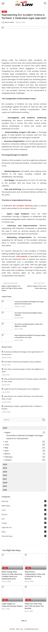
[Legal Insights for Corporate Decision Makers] (12, 593)
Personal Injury (7, 536)
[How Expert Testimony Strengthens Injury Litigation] (7, 315)
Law (4, 11)
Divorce (4, 514)
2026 (5, 428)
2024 (5, 468)
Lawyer (4, 523)
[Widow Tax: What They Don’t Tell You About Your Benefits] (35, 593)
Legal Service (6, 527)
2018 (5, 490)
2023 (5, 472)
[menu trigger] (4, 3)
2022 (5, 475)
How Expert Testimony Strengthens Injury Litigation (22, 362)
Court (4, 510)
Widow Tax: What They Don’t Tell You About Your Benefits (34, 606)
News (4, 532)
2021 (5, 479)
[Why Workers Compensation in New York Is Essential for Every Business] (35, 561)
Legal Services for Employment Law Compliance (21, 389)
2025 (5, 464)
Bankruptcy (6, 506)
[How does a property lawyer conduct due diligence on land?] (7, 326)
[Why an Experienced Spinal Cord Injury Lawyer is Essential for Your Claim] (7, 338)
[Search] (45, 3)
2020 (5, 482)
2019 (5, 486)
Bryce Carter (9, 22)
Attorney (5, 501)
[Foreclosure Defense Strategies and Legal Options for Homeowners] (7, 304)
